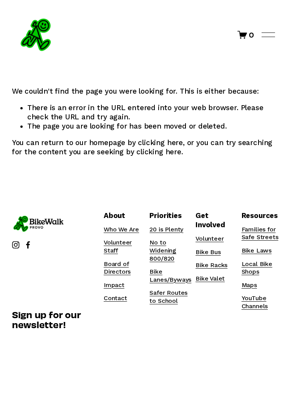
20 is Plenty (166, 229)
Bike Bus (208, 252)
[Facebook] (28, 245)
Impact (114, 285)
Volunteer (210, 238)
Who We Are (121, 229)
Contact (115, 298)
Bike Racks (211, 265)
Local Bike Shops (257, 268)
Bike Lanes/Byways (170, 275)
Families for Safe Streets (260, 233)
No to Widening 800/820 (162, 250)
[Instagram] (16, 245)
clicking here (160, 143)
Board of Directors (117, 268)
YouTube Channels (255, 302)
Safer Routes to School (168, 296)
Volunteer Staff (118, 246)
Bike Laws (257, 250)
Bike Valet (210, 278)
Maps (249, 285)
